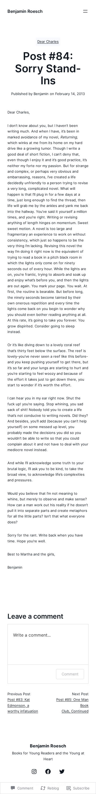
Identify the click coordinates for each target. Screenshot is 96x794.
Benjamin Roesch (25, 11)
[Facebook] (48, 771)
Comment (70, 674)
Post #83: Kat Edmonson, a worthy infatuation (22, 705)
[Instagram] (34, 771)
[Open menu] (85, 11)
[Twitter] (62, 771)
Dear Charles (48, 42)
